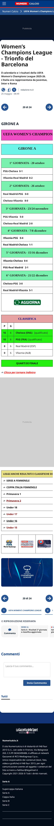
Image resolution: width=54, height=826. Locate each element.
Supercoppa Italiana (12, 789)
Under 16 (11, 520)
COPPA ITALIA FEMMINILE (21, 487)
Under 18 (11, 507)
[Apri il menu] (4, 3)
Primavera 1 (13, 494)
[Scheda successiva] (49, 107)
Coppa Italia (8, 796)
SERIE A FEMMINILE (18, 480)
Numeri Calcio (10, 11)
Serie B (5, 800)
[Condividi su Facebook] (9, 90)
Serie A (5, 792)
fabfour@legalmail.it (27, 770)
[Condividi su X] (14, 90)
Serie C (5, 804)
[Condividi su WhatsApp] (3, 90)
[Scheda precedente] (4, 107)
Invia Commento (37, 683)
